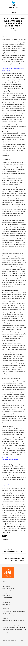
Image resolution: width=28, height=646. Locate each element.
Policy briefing (6, 595)
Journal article (6, 586)
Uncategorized (6, 602)
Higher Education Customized (16, 642)
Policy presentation (7, 597)
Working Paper (6, 604)
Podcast (5, 593)
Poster (4, 600)
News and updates (7, 590)
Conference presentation (9, 584)
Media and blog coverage (9, 588)
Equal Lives (14, 7)
